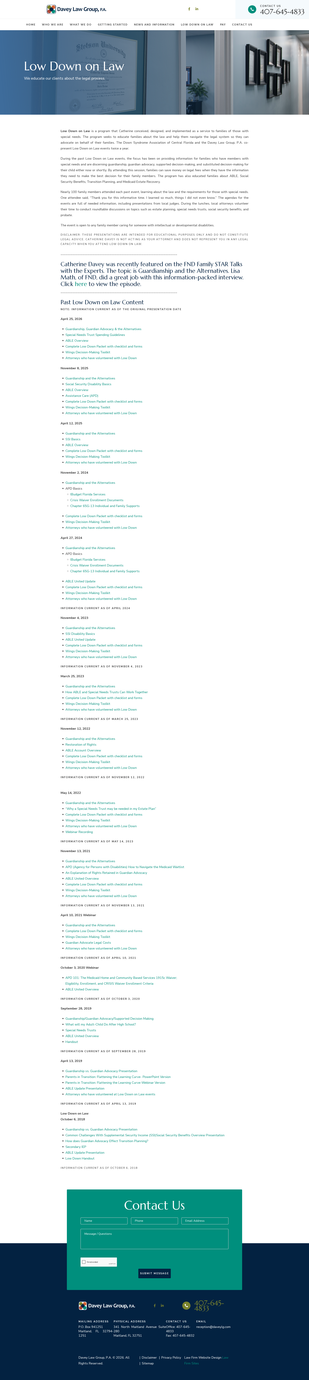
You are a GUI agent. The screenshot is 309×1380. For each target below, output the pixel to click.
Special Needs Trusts (80, 1030)
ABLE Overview (76, 340)
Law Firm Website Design (202, 1357)
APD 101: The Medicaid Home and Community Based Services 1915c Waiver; (121, 978)
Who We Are (52, 24)
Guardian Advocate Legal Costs (88, 942)
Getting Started (113, 24)
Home (30, 24)
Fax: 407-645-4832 (180, 1335)
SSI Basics (72, 439)
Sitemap (148, 1363)
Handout (71, 1042)
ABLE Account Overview (83, 750)
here (81, 284)
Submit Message (154, 1273)
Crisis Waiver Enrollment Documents (96, 500)
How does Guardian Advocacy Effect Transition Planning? (106, 1141)
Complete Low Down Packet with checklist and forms (103, 346)
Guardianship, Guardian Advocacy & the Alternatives (103, 329)
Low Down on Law (197, 24)
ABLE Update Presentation (84, 1088)
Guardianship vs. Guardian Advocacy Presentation (101, 1071)
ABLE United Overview (82, 878)
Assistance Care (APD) (81, 396)
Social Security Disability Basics (88, 384)
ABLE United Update (80, 581)
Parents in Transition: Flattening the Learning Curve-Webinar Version (115, 1082)
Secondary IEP (75, 1147)
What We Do (81, 24)
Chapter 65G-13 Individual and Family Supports (105, 506)
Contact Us (242, 24)
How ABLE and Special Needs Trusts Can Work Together (106, 692)
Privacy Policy (171, 1357)
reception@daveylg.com (213, 1327)
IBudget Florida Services (87, 494)
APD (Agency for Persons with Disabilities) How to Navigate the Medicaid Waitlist (124, 867)
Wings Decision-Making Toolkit (87, 352)
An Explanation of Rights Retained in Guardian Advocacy (106, 873)
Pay (223, 24)
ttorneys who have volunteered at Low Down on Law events (111, 1094)
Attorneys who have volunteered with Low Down (101, 358)
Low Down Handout (79, 1158)
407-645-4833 (282, 9)
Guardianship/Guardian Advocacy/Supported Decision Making (109, 1018)
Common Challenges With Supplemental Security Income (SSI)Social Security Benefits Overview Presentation (145, 1135)
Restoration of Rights (80, 744)
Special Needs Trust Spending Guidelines (95, 335)
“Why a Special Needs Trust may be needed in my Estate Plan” (110, 809)
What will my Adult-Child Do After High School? (100, 1024)
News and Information (154, 24)
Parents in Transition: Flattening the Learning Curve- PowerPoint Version (118, 1077)
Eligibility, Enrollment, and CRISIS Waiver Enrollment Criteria (109, 983)
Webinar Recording (79, 832)
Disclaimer (149, 1357)
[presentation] (99, 1262)
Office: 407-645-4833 (178, 1329)
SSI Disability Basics (80, 634)
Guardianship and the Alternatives (90, 378)
